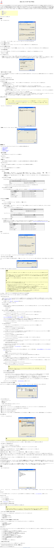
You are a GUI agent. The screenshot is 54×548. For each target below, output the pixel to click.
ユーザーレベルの (35, 189)
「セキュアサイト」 (5, 148)
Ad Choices (29, 547)
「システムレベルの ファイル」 (40, 221)
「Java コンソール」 (6, 501)
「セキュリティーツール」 (12, 103)
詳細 (2, 14)
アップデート (4, 13)
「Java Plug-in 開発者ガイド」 (40, 349)
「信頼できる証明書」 (5, 147)
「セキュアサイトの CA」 (5, 150)
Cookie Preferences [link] (25, 547)
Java (2, 12)
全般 (2, 11)
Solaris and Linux (16, 301)
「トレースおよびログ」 (17, 346)
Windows (11, 301)
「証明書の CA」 (4, 149)
